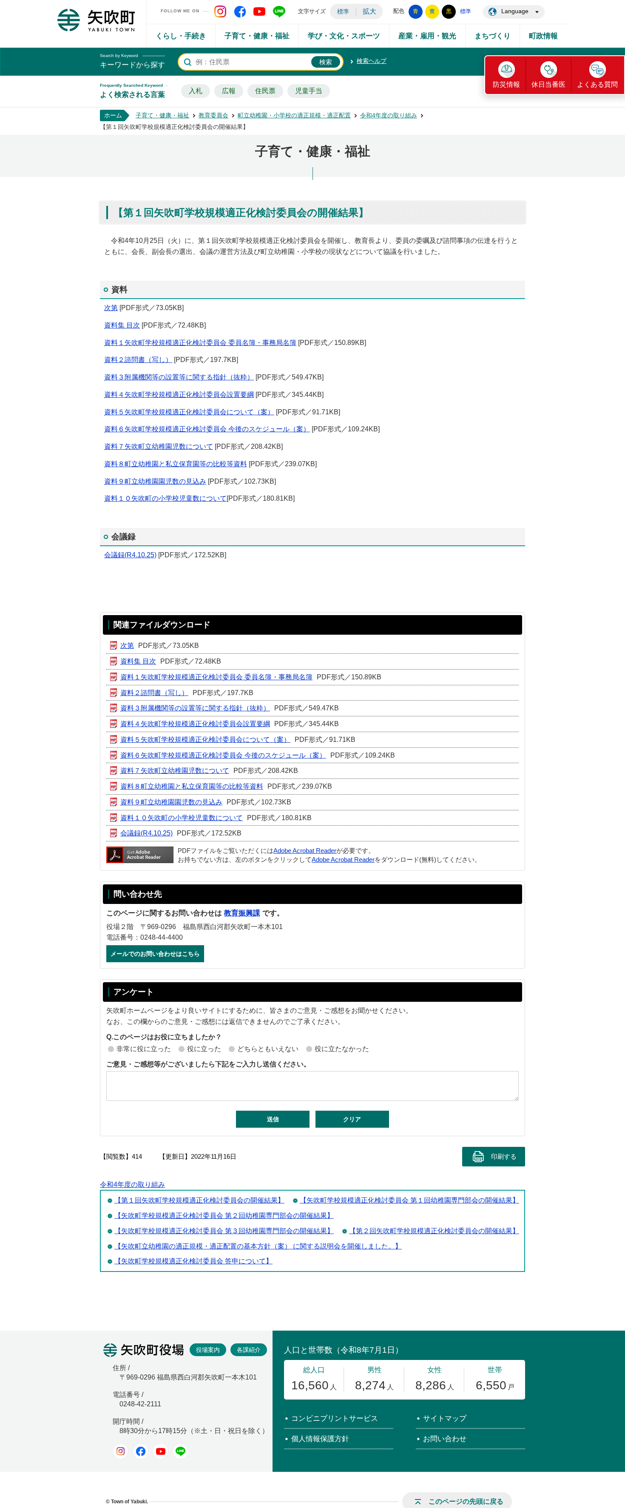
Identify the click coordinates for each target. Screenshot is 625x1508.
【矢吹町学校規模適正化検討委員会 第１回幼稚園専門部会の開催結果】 (409, 1200)
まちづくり (492, 36)
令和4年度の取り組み (388, 115)
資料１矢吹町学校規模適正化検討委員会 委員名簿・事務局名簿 (200, 342)
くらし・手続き (181, 36)
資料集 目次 (122, 325)
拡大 (369, 11)
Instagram (120, 1451)
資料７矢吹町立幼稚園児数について (158, 446)
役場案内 (208, 1349)
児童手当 (308, 90)
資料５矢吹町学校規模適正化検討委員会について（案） (189, 412)
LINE (180, 1451)
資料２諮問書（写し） (138, 359)
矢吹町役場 (143, 1350)
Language (514, 11)
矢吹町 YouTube (259, 11)
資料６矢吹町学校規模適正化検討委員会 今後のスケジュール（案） (207, 429)
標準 (343, 11)
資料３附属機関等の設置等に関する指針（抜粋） (179, 377)
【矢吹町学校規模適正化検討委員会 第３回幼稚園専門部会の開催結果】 (224, 1230)
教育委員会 (213, 115)
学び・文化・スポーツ (344, 36)
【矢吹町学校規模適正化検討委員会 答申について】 (193, 1261)
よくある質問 (597, 84)
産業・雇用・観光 (427, 36)
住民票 (265, 90)
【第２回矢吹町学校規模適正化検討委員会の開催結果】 (434, 1230)
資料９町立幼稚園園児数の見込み (155, 481)
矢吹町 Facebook (239, 11)
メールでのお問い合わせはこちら (155, 953)
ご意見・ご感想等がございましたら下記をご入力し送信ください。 (208, 1064)
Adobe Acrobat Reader (304, 850)
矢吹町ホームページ (96, 20)
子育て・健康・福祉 (257, 36)
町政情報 (543, 36)
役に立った (204, 1048)
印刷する (504, 1156)
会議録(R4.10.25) (130, 555)
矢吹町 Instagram (220, 11)
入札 (195, 90)
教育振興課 (242, 913)
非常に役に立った (143, 1048)
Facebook (140, 1451)
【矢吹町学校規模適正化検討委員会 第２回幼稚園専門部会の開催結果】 (224, 1215)
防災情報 (506, 84)
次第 (111, 307)
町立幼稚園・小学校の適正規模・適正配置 (294, 115)
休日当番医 (548, 84)
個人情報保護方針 (320, 1439)
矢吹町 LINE (278, 11)
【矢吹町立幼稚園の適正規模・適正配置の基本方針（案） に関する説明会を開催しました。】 (258, 1246)
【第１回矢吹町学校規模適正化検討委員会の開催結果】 (199, 1200)
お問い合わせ (444, 1439)
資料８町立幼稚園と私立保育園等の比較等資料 (175, 464)
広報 (229, 90)
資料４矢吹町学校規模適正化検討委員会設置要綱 (179, 394)
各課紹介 (249, 1349)
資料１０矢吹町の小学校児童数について (165, 498)
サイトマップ (444, 1418)
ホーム (113, 115)
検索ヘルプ (371, 60)
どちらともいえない (267, 1048)
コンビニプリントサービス (334, 1418)
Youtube (160, 1451)
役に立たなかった (342, 1048)
